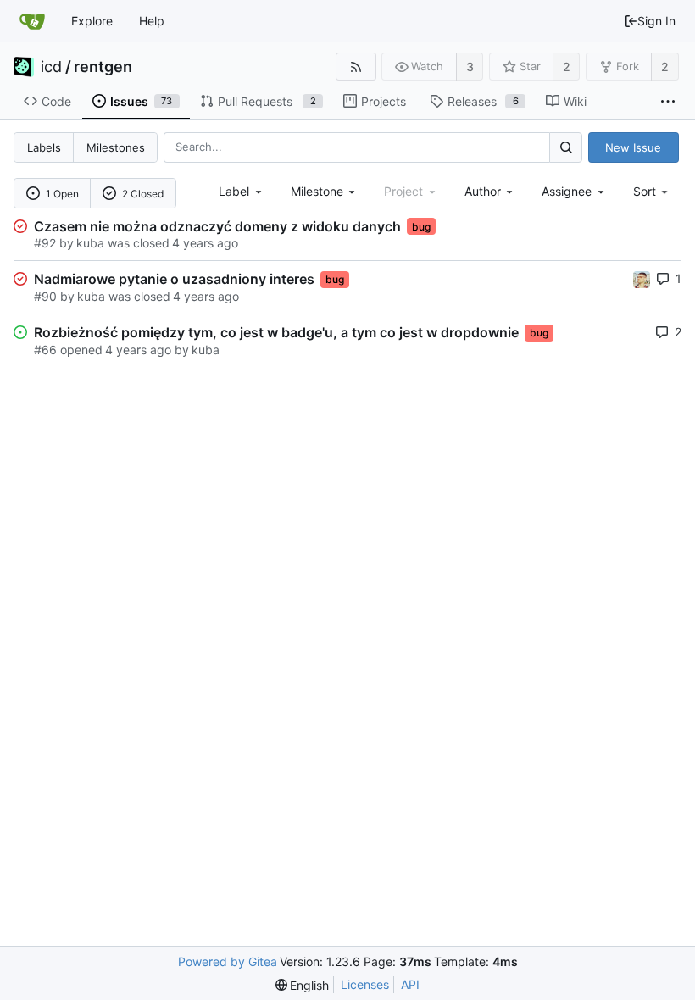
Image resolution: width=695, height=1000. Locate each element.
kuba (90, 243)
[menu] (652, 191)
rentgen (103, 66)
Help (151, 21)
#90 (45, 296)
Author (482, 191)
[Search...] (565, 147)
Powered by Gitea (227, 961)
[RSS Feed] (355, 67)
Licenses (365, 984)
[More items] (667, 101)
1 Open (62, 193)
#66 (45, 349)
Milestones (115, 147)
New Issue (633, 147)
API (410, 984)
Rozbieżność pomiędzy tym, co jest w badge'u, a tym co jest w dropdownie (276, 332)
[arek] (641, 278)
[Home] (32, 21)
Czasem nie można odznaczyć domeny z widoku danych (217, 226)
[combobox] (241, 191)
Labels (44, 147)
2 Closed (143, 193)
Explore (92, 21)
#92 (45, 243)
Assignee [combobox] (567, 191)
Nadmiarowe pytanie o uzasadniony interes (174, 278)
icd (51, 66)
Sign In (656, 21)
